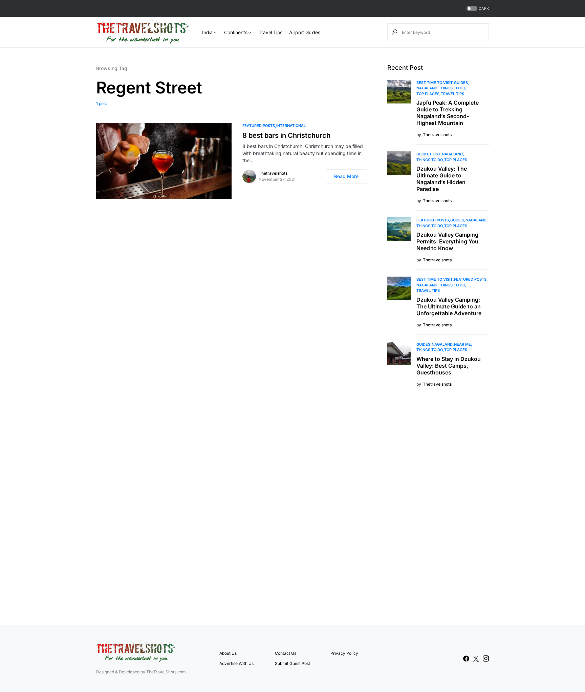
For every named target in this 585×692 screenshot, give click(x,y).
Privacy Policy (344, 653)
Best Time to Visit (434, 82)
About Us (228, 653)
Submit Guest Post (292, 663)
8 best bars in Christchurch (286, 135)
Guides (461, 82)
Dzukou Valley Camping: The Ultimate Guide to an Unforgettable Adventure (448, 306)
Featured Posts (258, 125)
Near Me (462, 344)
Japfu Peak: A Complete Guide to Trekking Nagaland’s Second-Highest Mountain (447, 112)
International (291, 125)
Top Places (427, 93)
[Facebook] (466, 658)
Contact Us (285, 653)
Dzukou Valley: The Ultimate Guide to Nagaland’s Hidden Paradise (441, 178)
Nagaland (426, 88)
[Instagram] (486, 658)
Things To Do (452, 88)
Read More (346, 176)
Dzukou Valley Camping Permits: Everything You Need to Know (447, 241)
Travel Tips (452, 93)
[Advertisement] (438, 505)
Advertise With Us (236, 663)
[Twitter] (476, 658)
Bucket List (428, 154)
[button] (477, 9)
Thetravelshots (273, 173)
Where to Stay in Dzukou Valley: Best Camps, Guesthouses (448, 365)
